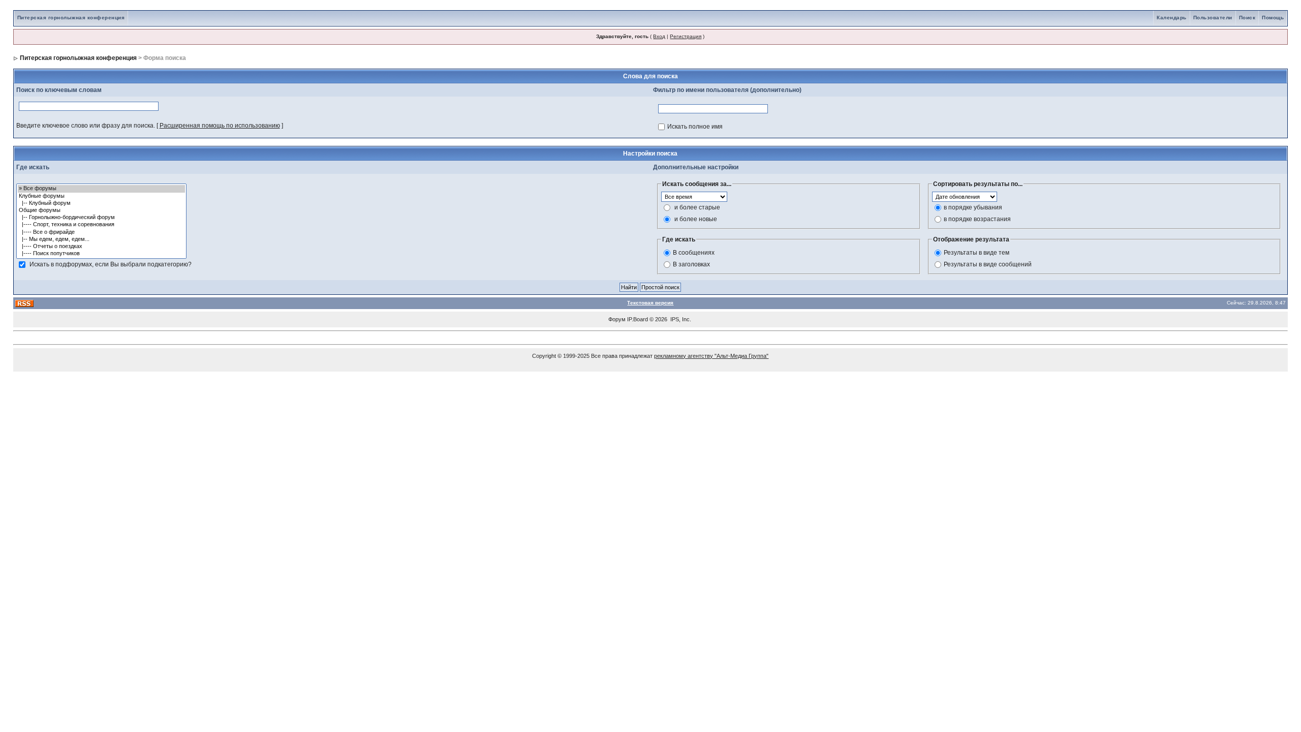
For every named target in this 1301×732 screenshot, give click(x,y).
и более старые (697, 207)
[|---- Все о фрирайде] (101, 232)
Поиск (1247, 17)
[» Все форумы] (101, 188)
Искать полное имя (695, 126)
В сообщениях (694, 252)
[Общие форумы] (101, 210)
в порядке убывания (973, 207)
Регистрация (685, 36)
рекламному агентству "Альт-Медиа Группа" (711, 356)
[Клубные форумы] (101, 196)
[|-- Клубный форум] (101, 203)
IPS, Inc (680, 319)
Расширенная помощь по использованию (220, 125)
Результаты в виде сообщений (988, 264)
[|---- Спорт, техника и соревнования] (101, 224)
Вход (659, 36)
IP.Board (637, 319)
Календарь (1172, 17)
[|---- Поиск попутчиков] (101, 253)
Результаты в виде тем (976, 252)
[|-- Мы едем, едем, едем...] (101, 239)
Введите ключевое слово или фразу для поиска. (85, 125)
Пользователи (1212, 17)
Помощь (1273, 17)
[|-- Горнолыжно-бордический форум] (101, 217)
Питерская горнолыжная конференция (71, 17)
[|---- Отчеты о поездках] (101, 246)
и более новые (695, 219)
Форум (617, 319)
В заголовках (691, 264)
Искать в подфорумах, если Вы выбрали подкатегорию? (110, 264)
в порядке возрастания (977, 219)
